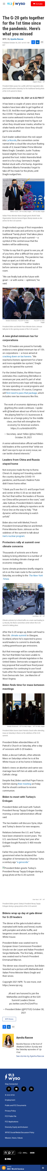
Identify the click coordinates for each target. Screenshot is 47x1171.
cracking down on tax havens (17, 356)
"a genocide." (22, 862)
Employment (10, 1100)
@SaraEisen (13, 411)
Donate (38, 4)
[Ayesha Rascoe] (8, 1041)
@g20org (9, 408)
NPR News (9, 1019)
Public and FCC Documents (15, 1105)
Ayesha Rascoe (16, 39)
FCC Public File (10, 1116)
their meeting (24, 784)
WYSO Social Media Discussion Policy (19, 1132)
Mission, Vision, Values (14, 1138)
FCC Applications (11, 1122)
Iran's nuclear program (14, 536)
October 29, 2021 (23, 437)
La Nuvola (11, 140)
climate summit (18, 635)
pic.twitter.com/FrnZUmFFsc (23, 1003)
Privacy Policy (10, 1111)
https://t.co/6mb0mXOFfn (23, 428)
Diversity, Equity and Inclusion (16, 1127)
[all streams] (43, 1168)
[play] (3, 1168)
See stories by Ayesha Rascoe (30, 1056)
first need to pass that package (21, 393)
